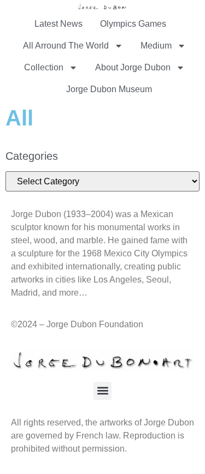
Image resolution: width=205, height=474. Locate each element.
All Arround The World (66, 45)
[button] (102, 391)
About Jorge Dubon (133, 67)
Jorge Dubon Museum (109, 89)
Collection (43, 67)
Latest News (58, 23)
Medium (156, 45)
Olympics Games (133, 23)
